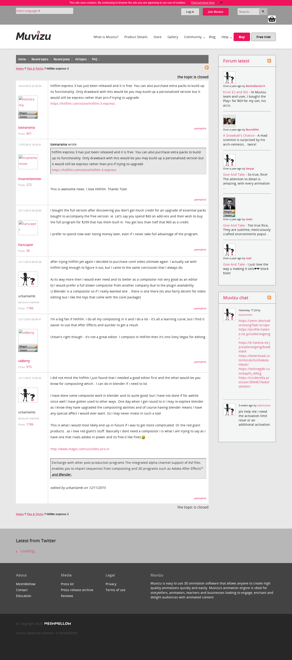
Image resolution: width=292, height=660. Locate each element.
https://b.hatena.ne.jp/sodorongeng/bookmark (254, 346)
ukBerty (24, 361)
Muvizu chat (235, 297)
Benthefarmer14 (255, 86)
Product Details (136, 37)
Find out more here (203, 2)
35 (28, 250)
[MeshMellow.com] (57, 623)
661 (29, 133)
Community (193, 37)
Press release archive (77, 590)
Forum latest (236, 61)
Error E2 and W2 (236, 92)
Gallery (172, 37)
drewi (249, 219)
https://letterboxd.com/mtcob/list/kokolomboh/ (254, 360)
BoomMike (252, 129)
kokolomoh (245, 314)
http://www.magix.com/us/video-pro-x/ (79, 449)
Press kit (67, 584)
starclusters (264, 405)
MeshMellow (25, 584)
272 (29, 185)
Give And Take (234, 174)
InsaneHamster (30, 179)
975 (29, 367)
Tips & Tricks (35, 68)
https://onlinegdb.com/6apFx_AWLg (254, 371)
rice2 (248, 258)
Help (225, 37)
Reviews (67, 596)
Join (215, 12)
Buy (242, 37)
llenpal (250, 168)
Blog (212, 37)
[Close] (221, 2)
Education (23, 596)
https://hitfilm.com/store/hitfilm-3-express (82, 103)
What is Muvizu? (106, 37)
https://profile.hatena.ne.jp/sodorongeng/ (254, 333)
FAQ (94, 59)
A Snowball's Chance (239, 135)
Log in (190, 12)
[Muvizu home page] (33, 34)
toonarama (26, 127)
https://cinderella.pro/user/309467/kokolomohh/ (254, 382)
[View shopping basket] (272, 18)
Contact (22, 590)
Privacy (111, 584)
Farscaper (25, 245)
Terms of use (115, 590)
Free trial (263, 37)
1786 (30, 308)
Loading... (28, 550)
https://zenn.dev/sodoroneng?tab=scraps (254, 322)
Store (158, 37)
